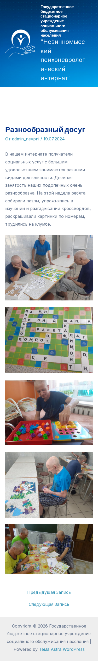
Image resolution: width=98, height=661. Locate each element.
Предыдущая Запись (49, 592)
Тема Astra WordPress (62, 649)
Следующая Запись (49, 604)
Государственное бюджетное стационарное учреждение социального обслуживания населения (57, 20)
